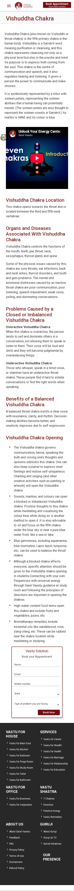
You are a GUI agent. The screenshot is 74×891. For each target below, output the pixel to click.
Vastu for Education (54, 769)
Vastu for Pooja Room (21, 761)
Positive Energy (51, 811)
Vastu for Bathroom (20, 780)
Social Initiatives (52, 843)
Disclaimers (15, 862)
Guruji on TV (50, 837)
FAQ (11, 843)
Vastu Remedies (52, 817)
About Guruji (50, 831)
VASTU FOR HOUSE (15, 734)
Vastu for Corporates (20, 804)
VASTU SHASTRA (48, 789)
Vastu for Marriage (53, 757)
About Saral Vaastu (19, 831)
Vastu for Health (52, 751)
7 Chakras (48, 798)
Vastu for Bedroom (19, 755)
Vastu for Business (19, 798)
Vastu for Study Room (21, 767)
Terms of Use (16, 856)
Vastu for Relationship (55, 763)
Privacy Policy (16, 849)
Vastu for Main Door (20, 743)
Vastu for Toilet (17, 774)
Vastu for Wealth (52, 745)
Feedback (14, 837)
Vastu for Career (52, 739)
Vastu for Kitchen (18, 749)
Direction (48, 804)
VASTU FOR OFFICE (15, 789)
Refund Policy (16, 868)
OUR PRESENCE (52, 857)
